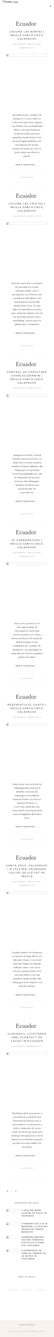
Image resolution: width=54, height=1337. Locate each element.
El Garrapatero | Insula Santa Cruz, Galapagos (27, 544)
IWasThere (27, 177)
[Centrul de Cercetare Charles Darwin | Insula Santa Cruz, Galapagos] (27, 421)
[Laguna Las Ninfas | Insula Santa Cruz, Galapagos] (27, 81)
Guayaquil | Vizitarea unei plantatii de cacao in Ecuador (27, 1037)
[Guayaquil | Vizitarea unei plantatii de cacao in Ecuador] (27, 1079)
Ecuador (26, 23)
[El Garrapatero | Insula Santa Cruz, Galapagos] (27, 590)
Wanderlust (27, 48)
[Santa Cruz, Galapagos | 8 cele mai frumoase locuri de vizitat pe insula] (27, 918)
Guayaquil (19, 1046)
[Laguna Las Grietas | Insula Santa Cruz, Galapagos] (27, 249)
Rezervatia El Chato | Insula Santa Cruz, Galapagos (26, 708)
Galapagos (19, 44)
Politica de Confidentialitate (27, 1331)
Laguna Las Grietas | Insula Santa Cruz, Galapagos (27, 207)
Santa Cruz (34, 44)
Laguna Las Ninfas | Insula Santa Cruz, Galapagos (27, 35)
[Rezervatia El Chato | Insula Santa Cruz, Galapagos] (27, 750)
